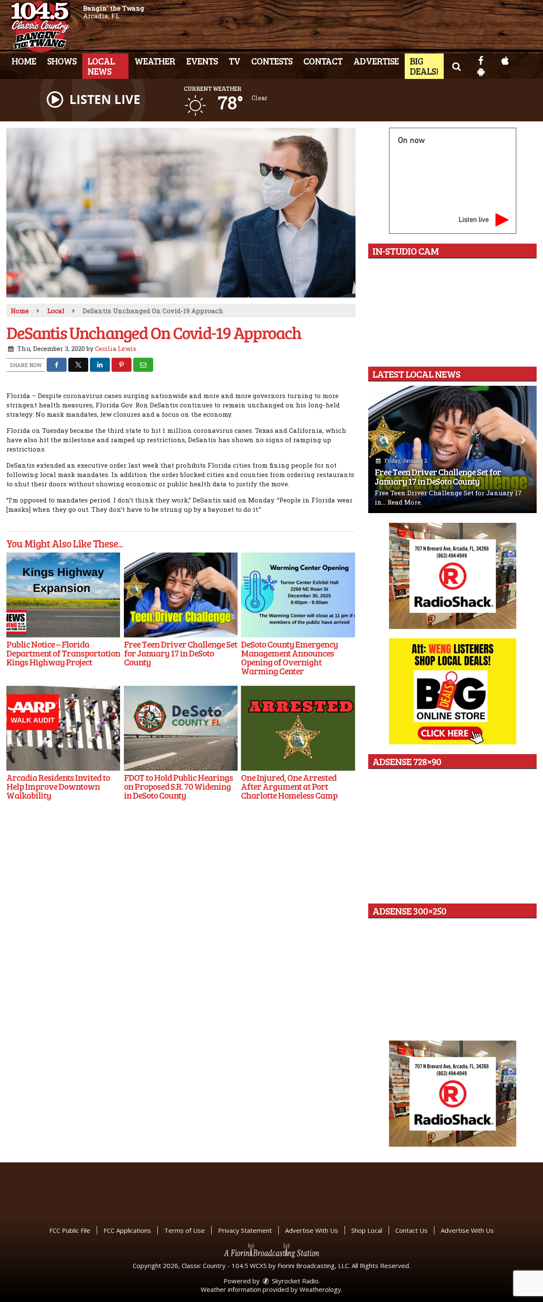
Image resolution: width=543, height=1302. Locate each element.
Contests (271, 60)
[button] (456, 65)
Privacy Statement (245, 1230)
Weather (154, 60)
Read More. (404, 502)
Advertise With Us (311, 1230)
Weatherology (320, 1289)
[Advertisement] (452, 576)
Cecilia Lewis (115, 349)
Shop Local (366, 1230)
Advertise (376, 60)
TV (234, 60)
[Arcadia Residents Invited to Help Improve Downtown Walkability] (63, 728)
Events (202, 60)
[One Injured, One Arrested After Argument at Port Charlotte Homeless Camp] (298, 728)
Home (23, 60)
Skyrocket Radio (294, 1281)
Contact (322, 60)
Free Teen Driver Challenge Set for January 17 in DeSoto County (438, 476)
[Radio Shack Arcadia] (452, 1094)
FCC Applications (127, 1230)
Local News (101, 65)
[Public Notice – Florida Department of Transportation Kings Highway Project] (63, 595)
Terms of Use (184, 1230)
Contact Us (411, 1230)
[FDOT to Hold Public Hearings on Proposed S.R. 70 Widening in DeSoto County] (181, 728)
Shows (61, 60)
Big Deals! (424, 65)
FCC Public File (69, 1230)
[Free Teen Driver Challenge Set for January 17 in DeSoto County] (181, 595)
